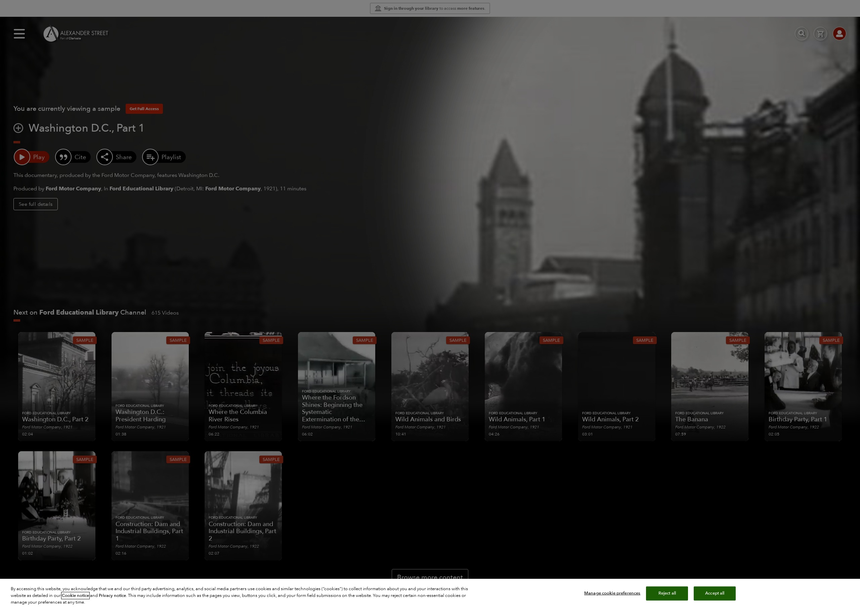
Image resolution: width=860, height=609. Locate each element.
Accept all (714, 593)
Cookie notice (75, 596)
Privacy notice (112, 596)
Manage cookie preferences (612, 593)
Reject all (667, 593)
